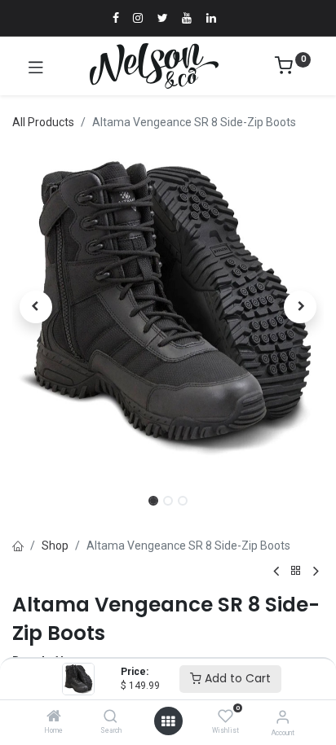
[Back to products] (296, 571)
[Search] (110, 717)
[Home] (53, 717)
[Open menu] (168, 721)
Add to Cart (236, 678)
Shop (55, 545)
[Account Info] (282, 717)
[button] (35, 307)
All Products (43, 122)
